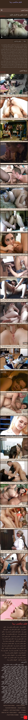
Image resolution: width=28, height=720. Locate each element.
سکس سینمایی (7, 690)
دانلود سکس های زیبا (15, 629)
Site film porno (15, 710)
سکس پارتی (13, 666)
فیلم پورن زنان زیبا (13, 650)
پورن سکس (24, 703)
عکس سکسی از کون (21, 685)
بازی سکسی (5, 696)
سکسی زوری (23, 697)
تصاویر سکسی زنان (13, 686)
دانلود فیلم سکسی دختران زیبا (13, 631)
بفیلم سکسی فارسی (8, 698)
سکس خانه (24, 677)
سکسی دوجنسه (16, 681)
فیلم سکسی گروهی (19, 683)
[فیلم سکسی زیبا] (25, 717)
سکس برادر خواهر (7, 687)
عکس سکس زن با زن (13, 670)
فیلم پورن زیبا (4, 650)
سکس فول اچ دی (18, 680)
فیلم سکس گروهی (22, 682)
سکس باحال (5, 667)
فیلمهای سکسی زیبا (21, 655)
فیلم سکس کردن (13, 667)
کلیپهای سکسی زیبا (12, 659)
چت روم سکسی (11, 695)
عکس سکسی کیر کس (7, 683)
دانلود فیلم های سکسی (21, 691)
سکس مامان (19, 671)
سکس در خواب (19, 676)
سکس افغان (4, 686)
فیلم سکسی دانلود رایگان (7, 676)
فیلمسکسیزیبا (22, 652)
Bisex (25, 41)
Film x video (13, 712)
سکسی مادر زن (18, 698)
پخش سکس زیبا (22, 657)
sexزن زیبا (23, 627)
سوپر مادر (14, 693)
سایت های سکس (22, 667)
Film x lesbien (21, 705)
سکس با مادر (16, 697)
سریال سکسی (11, 678)
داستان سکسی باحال (18, 702)
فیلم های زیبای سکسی (10, 648)
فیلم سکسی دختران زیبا (20, 645)
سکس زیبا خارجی (17, 41)
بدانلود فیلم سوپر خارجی (13, 672)
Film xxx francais (10, 708)
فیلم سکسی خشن (6, 681)
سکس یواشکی (20, 695)
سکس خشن (21, 692)
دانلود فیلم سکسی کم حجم (12, 688)
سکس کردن (11, 691)
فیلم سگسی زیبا (22, 648)
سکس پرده (8, 677)
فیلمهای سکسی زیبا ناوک (8, 655)
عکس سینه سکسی (10, 700)
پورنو (11, 702)
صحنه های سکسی (15, 701)
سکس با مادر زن (8, 680)
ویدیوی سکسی (12, 685)
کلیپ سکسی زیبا (12, 657)
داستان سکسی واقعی (21, 700)
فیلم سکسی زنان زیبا (7, 645)
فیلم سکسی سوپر (13, 692)
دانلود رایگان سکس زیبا (13, 627)
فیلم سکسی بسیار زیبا (8, 641)
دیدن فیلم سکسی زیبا (11, 634)
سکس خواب (24, 681)
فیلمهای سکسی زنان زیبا (11, 652)
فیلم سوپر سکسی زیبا (8, 638)
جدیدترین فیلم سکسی (15, 696)
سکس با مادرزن (12, 682)
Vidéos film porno (9, 705)
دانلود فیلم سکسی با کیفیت (20, 687)
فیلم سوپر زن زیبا (19, 638)
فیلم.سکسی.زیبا (23, 686)
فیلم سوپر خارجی (16, 677)
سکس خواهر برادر (16, 690)
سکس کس (6, 702)
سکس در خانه (23, 688)
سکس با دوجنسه (11, 671)
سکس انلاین (7, 666)
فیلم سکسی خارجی (11, 668)
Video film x (22, 712)
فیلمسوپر (19, 693)
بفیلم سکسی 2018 (20, 678)
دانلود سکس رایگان (22, 666)
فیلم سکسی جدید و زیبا (8, 643)
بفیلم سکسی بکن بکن (14, 675)
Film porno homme (13, 715)
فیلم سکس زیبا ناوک (21, 641)
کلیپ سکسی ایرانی (22, 668)
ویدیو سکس (9, 697)
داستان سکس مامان (10, 673)
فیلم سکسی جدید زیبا (20, 643)
